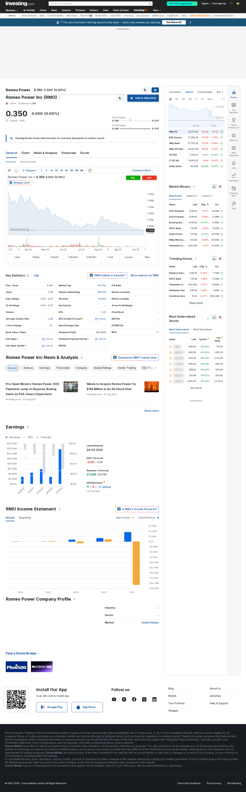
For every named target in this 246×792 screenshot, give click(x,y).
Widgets (173, 710)
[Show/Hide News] (90, 170)
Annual (10, 517)
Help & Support (219, 703)
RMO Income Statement (31, 509)
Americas (128, 15)
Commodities (205, 92)
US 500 (173, 154)
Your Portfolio (176, 703)
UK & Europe (143, 15)
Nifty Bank (174, 143)
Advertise (215, 695)
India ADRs (115, 15)
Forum (84, 153)
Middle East (158, 15)
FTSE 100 (174, 160)
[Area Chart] (16, 170)
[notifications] (231, 3)
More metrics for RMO (145, 275)
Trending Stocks (180, 258)
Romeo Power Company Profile (38, 599)
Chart (25, 153)
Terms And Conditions (189, 783)
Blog (171, 688)
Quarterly (25, 517)
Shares (12, 15)
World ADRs (101, 15)
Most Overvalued (202, 329)
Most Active (175, 195)
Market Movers (180, 186)
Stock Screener (121, 10)
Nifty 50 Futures (177, 149)
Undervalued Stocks (223, 15)
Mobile (172, 695)
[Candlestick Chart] (9, 170)
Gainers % (191, 195)
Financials (69, 153)
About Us (215, 688)
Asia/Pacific (172, 15)
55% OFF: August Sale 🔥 (182, 3)
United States (150, 622)
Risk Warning (234, 783)
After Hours (71, 15)
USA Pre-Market (55, 15)
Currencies (175, 92)
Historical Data (28, 161)
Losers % (207, 195)
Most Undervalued (179, 329)
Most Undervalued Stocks (182, 319)
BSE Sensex (175, 137)
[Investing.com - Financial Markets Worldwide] (20, 3)
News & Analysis (45, 153)
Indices (189, 92)
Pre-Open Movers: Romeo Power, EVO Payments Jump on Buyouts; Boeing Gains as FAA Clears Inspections (32, 389)
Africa (184, 15)
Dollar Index (175, 166)
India (42, 15)
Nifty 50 (173, 131)
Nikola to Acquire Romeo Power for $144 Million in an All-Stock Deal (111, 386)
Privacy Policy (214, 783)
